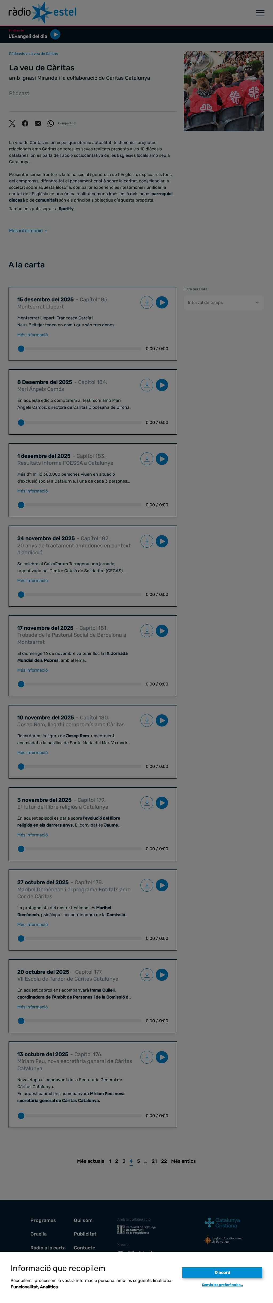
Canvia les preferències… (222, 1285)
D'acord (222, 1272)
